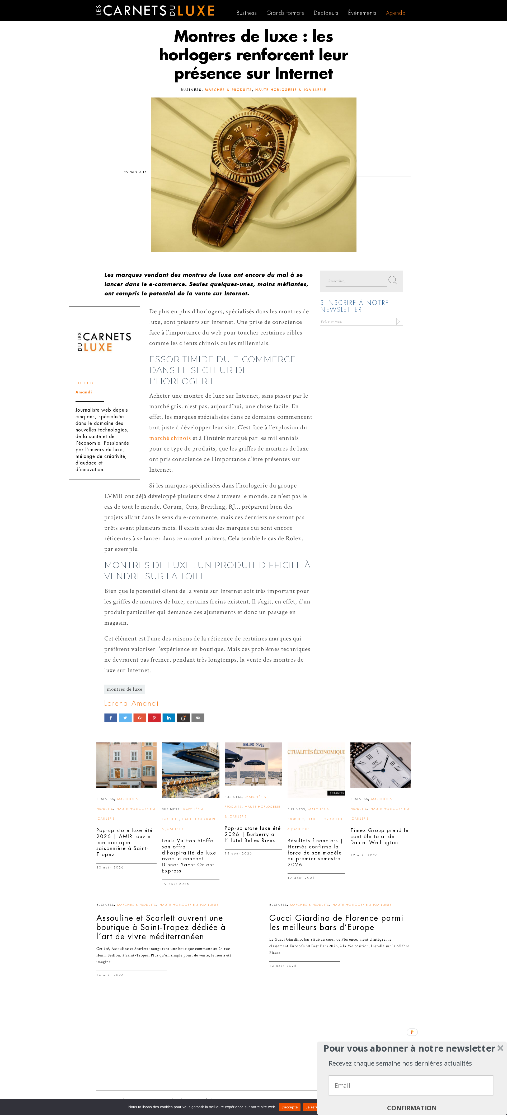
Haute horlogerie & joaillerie (290, 89)
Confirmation (412, 1108)
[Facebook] (110, 717)
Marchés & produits (228, 89)
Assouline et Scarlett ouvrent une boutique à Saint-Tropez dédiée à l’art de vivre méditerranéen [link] (161, 927)
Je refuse (314, 1107)
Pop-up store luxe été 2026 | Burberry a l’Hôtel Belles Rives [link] (253, 834)
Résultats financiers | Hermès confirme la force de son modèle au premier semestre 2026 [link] (316, 852)
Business (191, 89)
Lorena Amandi (131, 703)
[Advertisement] (253, 1045)
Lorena (85, 382)
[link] (126, 765)
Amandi (84, 392)
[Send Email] (197, 717)
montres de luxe (124, 689)
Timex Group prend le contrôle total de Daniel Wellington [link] (379, 836)
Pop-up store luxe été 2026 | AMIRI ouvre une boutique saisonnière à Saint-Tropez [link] (124, 842)
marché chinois (170, 438)
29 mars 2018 (135, 172)
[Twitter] (125, 717)
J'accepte (289, 1107)
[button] (409, 1048)
